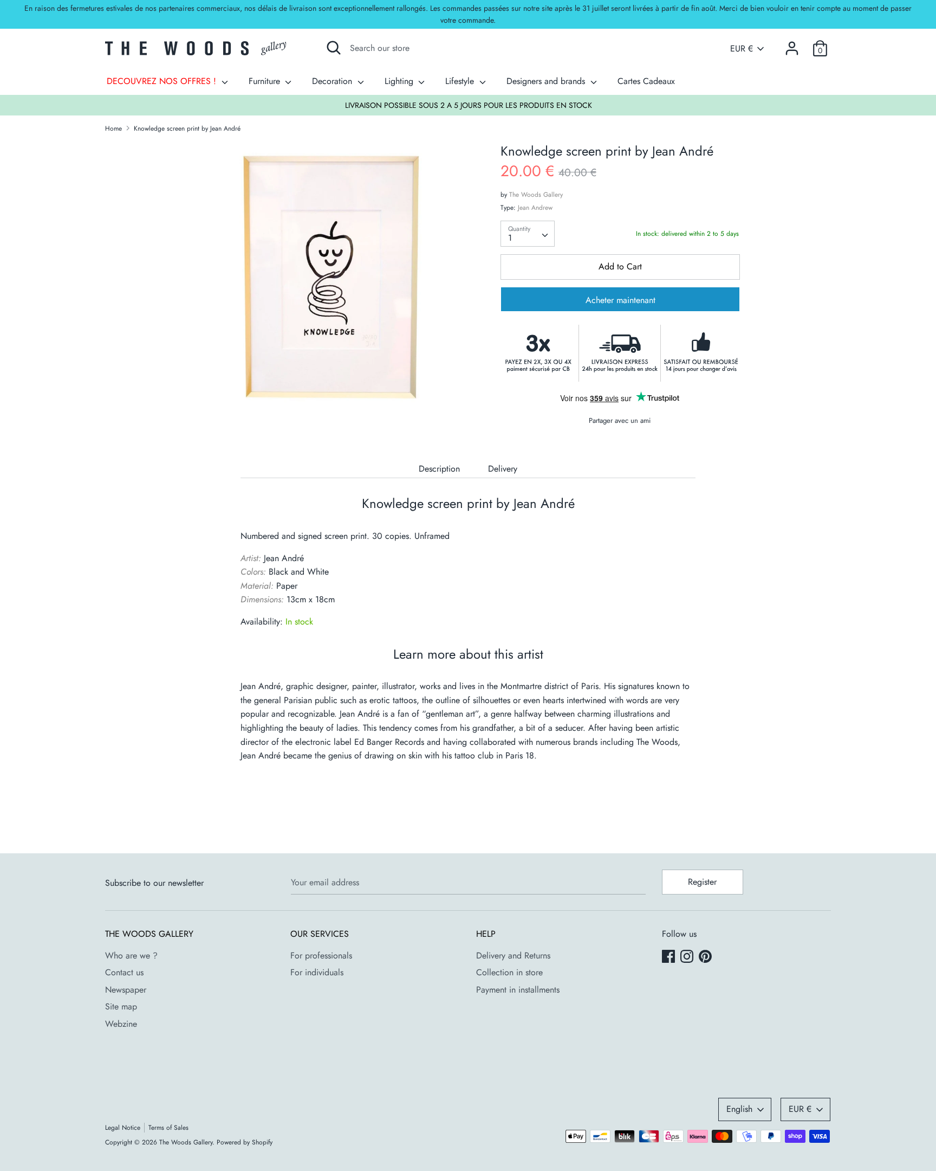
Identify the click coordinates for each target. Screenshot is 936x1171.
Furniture (266, 81)
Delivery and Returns (513, 955)
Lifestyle (461, 81)
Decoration (333, 81)
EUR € (741, 49)
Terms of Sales (168, 1128)
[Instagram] (688, 957)
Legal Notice (122, 1128)
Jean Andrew (535, 208)
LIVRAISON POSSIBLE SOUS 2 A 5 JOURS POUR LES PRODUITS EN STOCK (468, 105)
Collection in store (509, 972)
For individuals (316, 972)
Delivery (502, 468)
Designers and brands (547, 81)
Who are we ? (131, 955)
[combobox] (527, 234)
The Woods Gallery (536, 195)
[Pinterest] (706, 957)
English (739, 1109)
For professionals (321, 955)
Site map (121, 1006)
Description (439, 468)
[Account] (792, 44)
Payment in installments (518, 989)
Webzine (121, 1024)
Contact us (124, 972)
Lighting (400, 81)
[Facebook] (669, 957)
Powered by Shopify (244, 1142)
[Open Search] (333, 48)
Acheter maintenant (620, 300)
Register (702, 882)
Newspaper (125, 989)
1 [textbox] (510, 237)
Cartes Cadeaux (646, 81)
